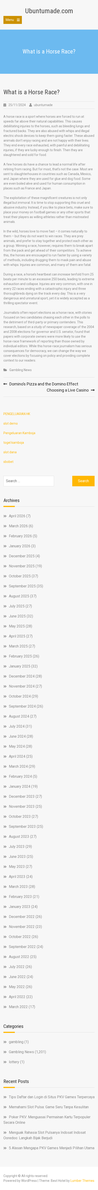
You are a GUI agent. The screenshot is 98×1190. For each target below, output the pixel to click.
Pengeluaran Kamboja (19, 433)
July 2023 (17, 846)
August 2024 (19, 716)
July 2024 (17, 726)
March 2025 (18, 646)
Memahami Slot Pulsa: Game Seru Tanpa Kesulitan (49, 1107)
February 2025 (20, 656)
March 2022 (18, 1007)
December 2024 (22, 676)
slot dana (10, 452)
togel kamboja (13, 442)
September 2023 (22, 826)
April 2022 (17, 997)
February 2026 (20, 536)
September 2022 (22, 947)
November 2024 (22, 686)
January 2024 (19, 786)
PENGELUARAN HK (16, 414)
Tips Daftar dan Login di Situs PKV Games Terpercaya (52, 1097)
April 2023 (17, 876)
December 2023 (22, 796)
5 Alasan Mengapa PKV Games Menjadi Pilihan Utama (51, 1148)
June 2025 (17, 616)
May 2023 (17, 866)
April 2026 (17, 516)
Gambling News (20, 370)
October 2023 (20, 816)
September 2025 (22, 586)
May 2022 (17, 987)
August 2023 (19, 836)
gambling (16, 1042)
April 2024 (17, 756)
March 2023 (18, 886)
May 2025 (17, 626)
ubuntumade (43, 105)
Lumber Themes (82, 1180)
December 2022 (22, 917)
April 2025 (17, 636)
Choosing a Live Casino (68, 390)
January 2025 (19, 666)
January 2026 (19, 546)
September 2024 (22, 706)
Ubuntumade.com (49, 11)
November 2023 (22, 806)
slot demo (10, 423)
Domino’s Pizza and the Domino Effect (43, 384)
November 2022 (22, 927)
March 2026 (18, 526)
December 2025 (22, 556)
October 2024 (20, 696)
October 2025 (20, 576)
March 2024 (18, 766)
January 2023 (19, 907)
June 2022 (17, 977)
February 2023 (20, 896)
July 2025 (17, 606)
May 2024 (17, 746)
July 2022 (17, 967)
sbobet (8, 462)
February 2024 (20, 776)
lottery (14, 1062)
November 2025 (22, 566)
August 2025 (19, 596)
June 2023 (17, 856)
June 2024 (17, 736)
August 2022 (19, 957)
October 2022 (20, 937)
